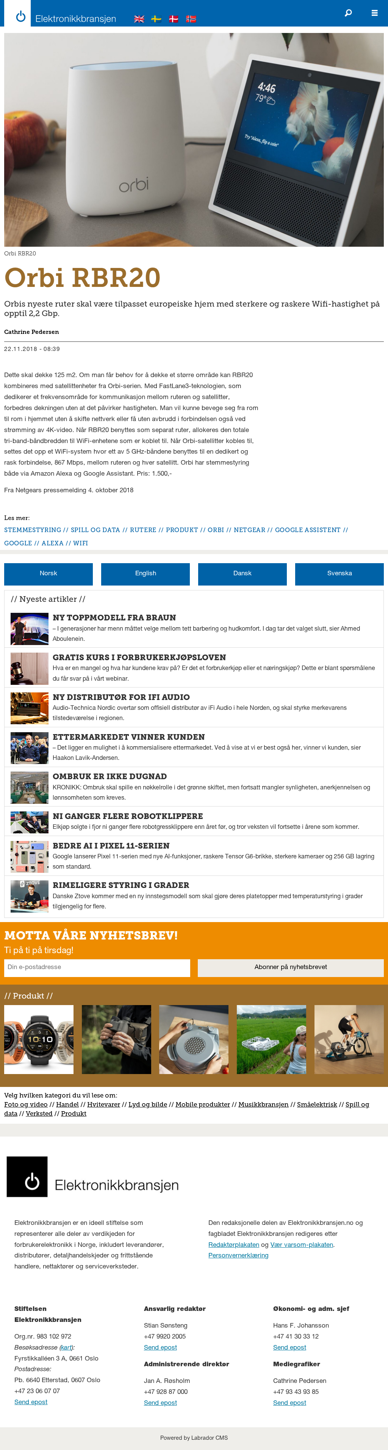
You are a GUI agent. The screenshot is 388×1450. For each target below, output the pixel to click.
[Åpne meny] (374, 13)
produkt (182, 530)
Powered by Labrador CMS (194, 1438)
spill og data (95, 530)
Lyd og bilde (147, 1104)
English (145, 574)
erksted (41, 1113)
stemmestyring (32, 530)
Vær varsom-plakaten (302, 1245)
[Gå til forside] (58, 13)
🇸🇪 (156, 20)
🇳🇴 (191, 20)
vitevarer (106, 1104)
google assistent (308, 530)
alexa (53, 543)
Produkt (73, 1113)
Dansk (242, 574)
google (18, 543)
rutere (143, 530)
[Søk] (348, 13)
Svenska (339, 574)
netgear (249, 530)
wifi (80, 543)
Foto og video (26, 1104)
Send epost (30, 1403)
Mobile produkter (202, 1104)
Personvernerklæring (238, 1256)
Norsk (48, 574)
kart (66, 1348)
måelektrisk (319, 1104)
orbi (216, 530)
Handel (67, 1104)
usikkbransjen (266, 1104)
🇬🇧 (139, 20)
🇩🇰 (174, 20)
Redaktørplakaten (233, 1245)
